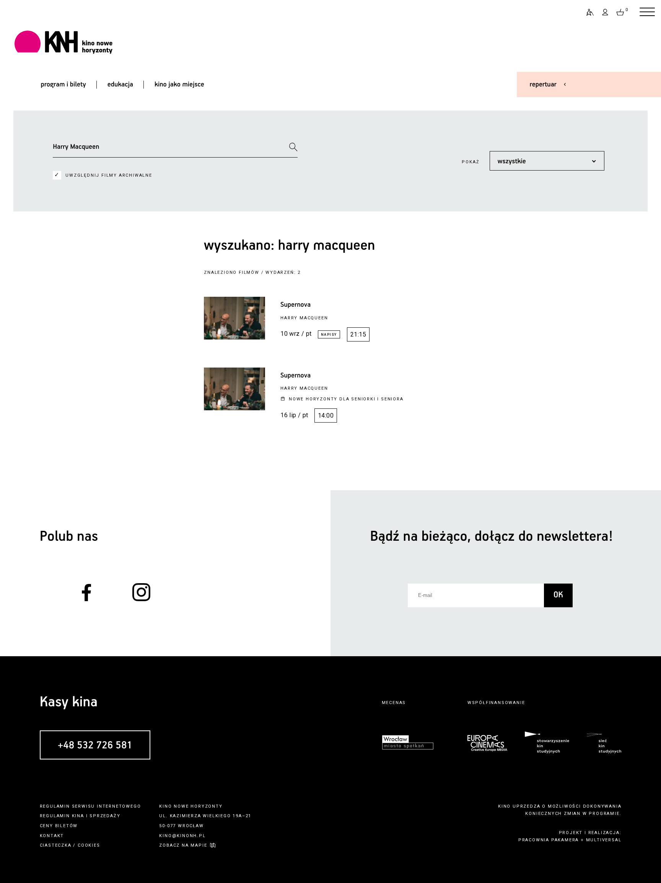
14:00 (326, 415)
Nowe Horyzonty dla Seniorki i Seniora (346, 399)
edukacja (120, 84)
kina (78, 815)
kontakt (52, 835)
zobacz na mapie (183, 845)
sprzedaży (105, 815)
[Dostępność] (586, 12)
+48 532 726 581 (95, 745)
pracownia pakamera (548, 839)
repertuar (543, 84)
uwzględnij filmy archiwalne (108, 175)
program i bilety (63, 84)
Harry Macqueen (304, 317)
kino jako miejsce (179, 84)
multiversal (604, 839)
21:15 (358, 334)
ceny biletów (59, 825)
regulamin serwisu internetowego (90, 806)
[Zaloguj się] (605, 12)
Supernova (295, 305)
